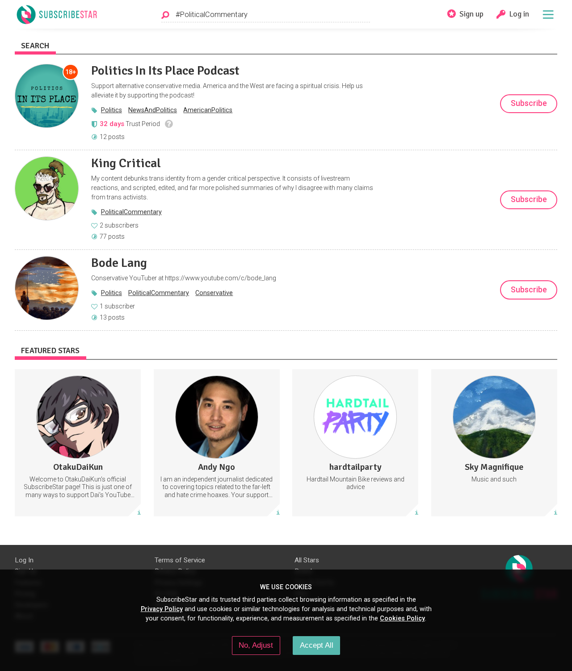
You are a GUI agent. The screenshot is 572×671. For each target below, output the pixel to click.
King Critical (126, 163)
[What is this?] (168, 123)
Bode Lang (119, 262)
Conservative (214, 292)
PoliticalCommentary (131, 211)
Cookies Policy (402, 618)
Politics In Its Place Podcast (165, 70)
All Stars (306, 560)
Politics (111, 110)
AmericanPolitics (207, 110)
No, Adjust (256, 645)
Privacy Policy (162, 608)
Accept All (316, 645)
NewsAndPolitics (152, 110)
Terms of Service (180, 560)
